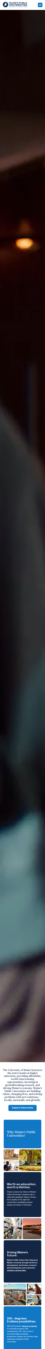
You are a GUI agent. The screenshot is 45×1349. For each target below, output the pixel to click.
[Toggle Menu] (40, 5)
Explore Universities (22, 1108)
